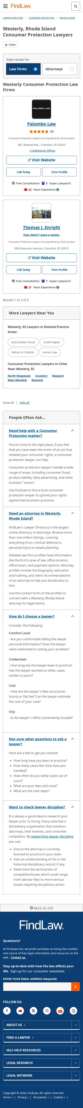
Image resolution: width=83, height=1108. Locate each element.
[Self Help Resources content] (75, 1050)
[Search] (75, 6)
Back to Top (43, 908)
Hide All (24, 403)
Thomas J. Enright (41, 227)
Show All (8, 403)
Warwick (37, 380)
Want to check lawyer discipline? (37, 807)
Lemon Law (50, 352)
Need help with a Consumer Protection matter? (33, 433)
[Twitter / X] (33, 1011)
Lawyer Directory (13, 17)
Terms (7, 1097)
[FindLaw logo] (22, 6)
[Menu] (5, 6)
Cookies (58, 1097)
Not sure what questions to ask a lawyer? (38, 741)
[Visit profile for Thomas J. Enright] (41, 212)
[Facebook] (7, 1011)
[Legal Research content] (75, 1063)
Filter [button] (12, 45)
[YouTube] (20, 1011)
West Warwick (17, 380)
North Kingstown (19, 376)
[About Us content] (75, 1025)
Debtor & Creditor (22, 352)
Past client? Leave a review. (41, 235)
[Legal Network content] (75, 1075)
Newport (58, 376)
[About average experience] (57, 189)
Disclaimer (40, 1097)
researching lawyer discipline (52, 836)
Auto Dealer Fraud (23, 342)
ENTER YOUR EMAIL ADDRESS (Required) (30, 979)
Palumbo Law (41, 124)
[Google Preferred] (73, 1011)
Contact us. (18, 957)
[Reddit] (60, 1011)
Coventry (41, 376)
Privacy (22, 1097)
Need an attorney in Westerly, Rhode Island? (35, 516)
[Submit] (75, 986)
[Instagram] (47, 1011)
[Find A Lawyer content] (75, 1037)
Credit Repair (51, 342)
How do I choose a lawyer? (32, 616)
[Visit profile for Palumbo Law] (41, 109)
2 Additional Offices (42, 150)
